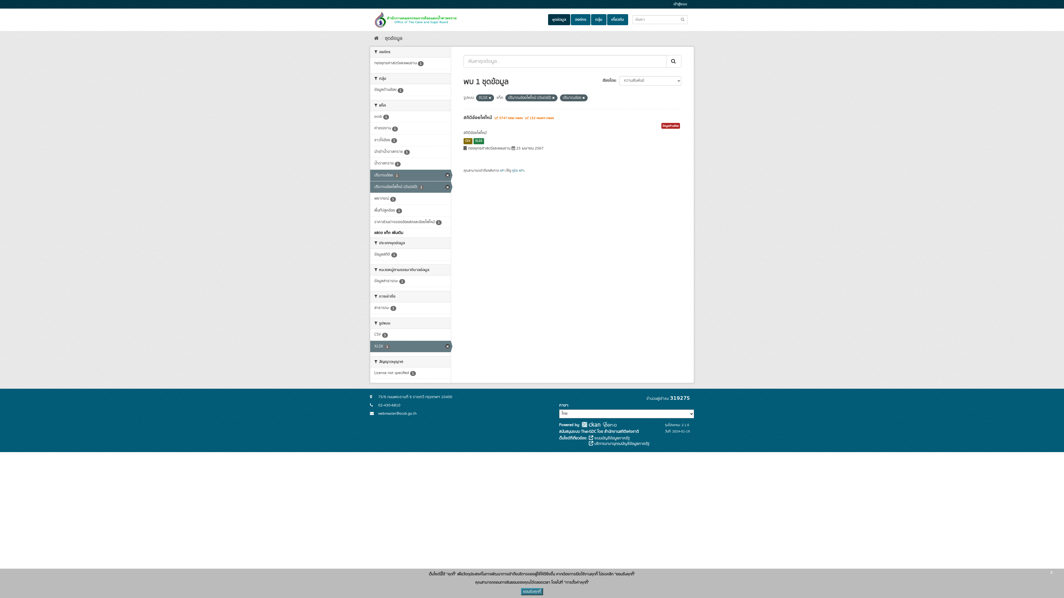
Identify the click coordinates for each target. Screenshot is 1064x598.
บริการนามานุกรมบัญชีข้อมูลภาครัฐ (621, 444)
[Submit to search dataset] (682, 19)
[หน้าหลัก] (376, 38)
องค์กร (580, 20)
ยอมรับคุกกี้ (532, 591)
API (502, 170)
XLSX (478, 141)
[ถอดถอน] (490, 98)
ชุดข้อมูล (559, 20)
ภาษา (563, 405)
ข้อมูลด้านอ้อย (671, 126)
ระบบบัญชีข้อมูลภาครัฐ (611, 438)
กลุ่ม (598, 20)
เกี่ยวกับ (617, 20)
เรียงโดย (609, 80)
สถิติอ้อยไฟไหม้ (478, 117)
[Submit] (673, 61)
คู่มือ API (517, 170)
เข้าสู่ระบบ (680, 4)
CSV (467, 141)
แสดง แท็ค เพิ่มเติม (388, 233)
